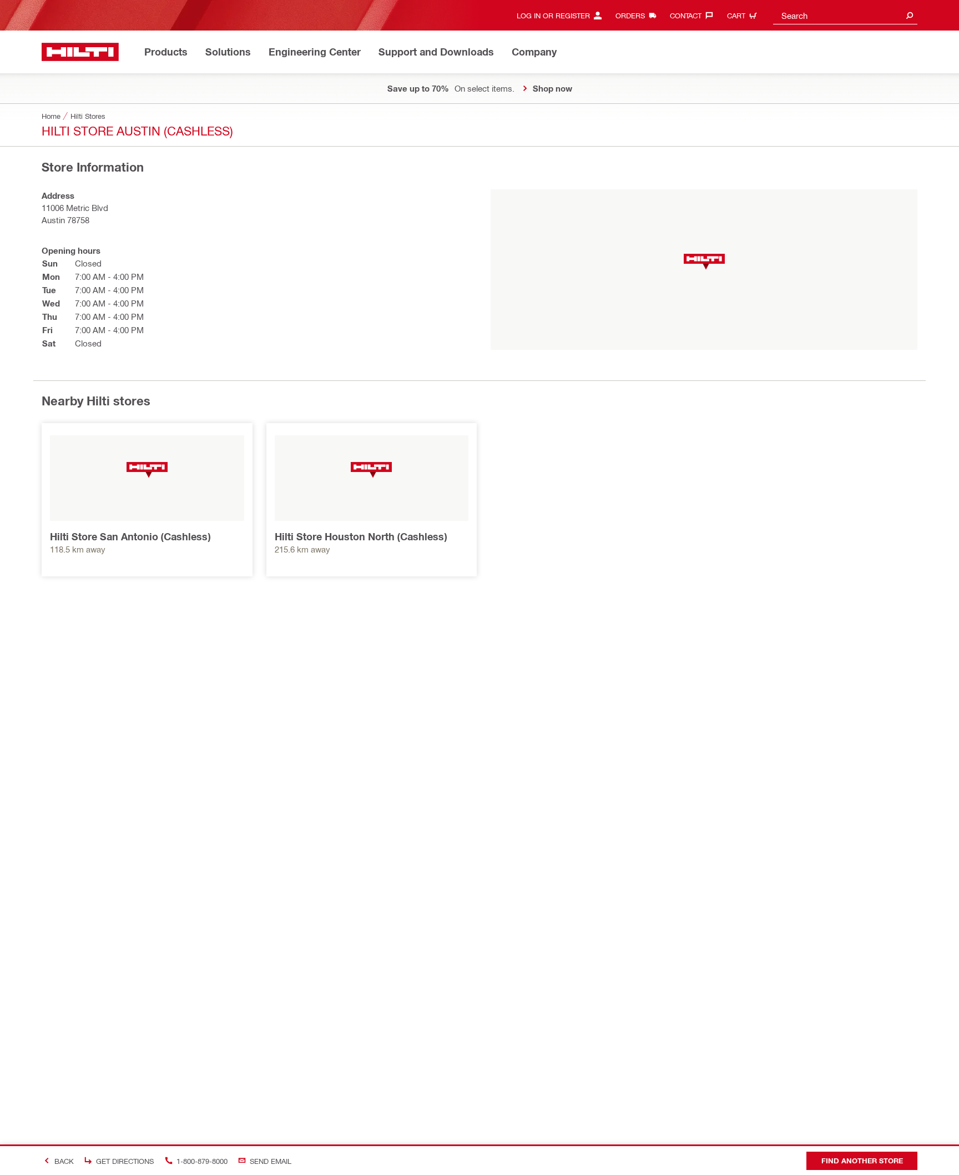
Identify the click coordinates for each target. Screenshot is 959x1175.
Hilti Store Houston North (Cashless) (361, 536)
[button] (704, 262)
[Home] (80, 52)
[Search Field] (910, 15)
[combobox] (845, 15)
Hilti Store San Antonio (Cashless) (130, 536)
